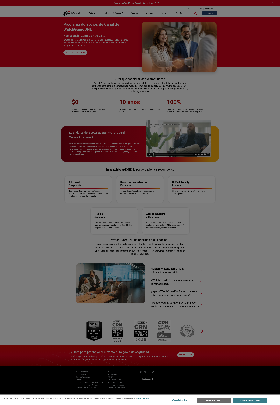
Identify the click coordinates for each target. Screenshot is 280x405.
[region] (140, 400)
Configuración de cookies (179, 400)
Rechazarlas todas (213, 400)
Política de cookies (143, 398)
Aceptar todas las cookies (249, 400)
